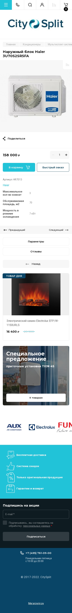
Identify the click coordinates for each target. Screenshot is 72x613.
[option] (36, 96)
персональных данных (36, 526)
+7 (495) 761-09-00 (38, 553)
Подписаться (36, 536)
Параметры (36, 241)
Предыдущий (17, 229)
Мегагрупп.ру (36, 603)
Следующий (56, 229)
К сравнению (67, 64)
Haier (6, 185)
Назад (36, 264)
